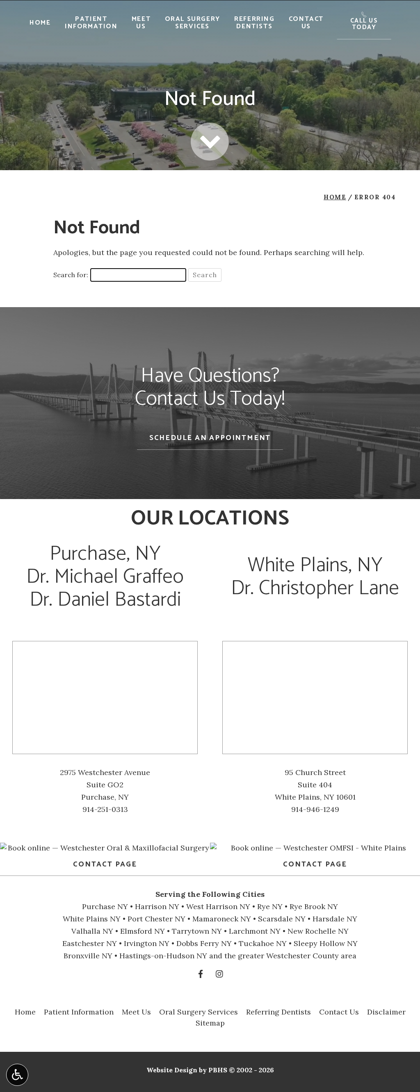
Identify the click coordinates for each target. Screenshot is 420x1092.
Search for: (70, 275)
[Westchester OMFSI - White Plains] (315, 848)
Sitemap (210, 1023)
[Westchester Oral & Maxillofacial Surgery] (105, 848)
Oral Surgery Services (198, 1012)
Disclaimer (386, 1012)
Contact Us (339, 1012)
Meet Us (136, 1012)
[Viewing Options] (17, 1075)
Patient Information (79, 1012)
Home (40, 23)
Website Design (171, 1070)
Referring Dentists (278, 1012)
